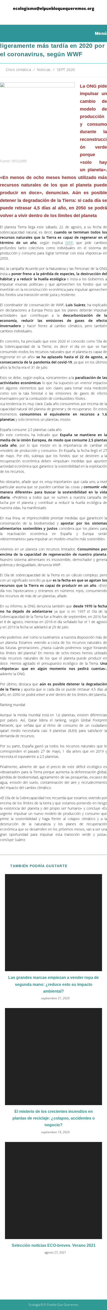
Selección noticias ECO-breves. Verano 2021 (54, 1245)
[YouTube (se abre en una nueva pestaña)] (62, 15)
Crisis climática (18, 69)
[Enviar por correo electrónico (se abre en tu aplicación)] (69, 15)
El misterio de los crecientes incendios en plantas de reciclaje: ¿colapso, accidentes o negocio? (53, 1118)
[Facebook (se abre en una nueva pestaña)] (47, 15)
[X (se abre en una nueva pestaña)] (39, 15)
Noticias (44, 69)
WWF (69, 242)
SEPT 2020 (66, 69)
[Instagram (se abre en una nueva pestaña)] (54, 15)
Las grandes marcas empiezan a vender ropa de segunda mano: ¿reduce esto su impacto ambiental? (53, 984)
